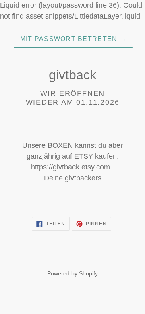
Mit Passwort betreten (73, 38)
